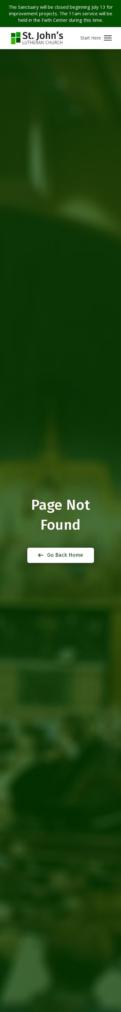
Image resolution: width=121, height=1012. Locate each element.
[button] (96, 38)
